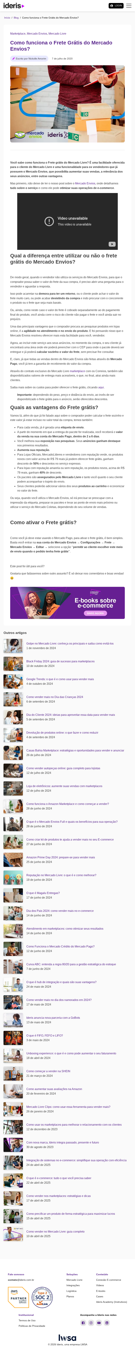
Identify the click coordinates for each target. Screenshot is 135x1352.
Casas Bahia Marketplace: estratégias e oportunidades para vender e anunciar (75, 750)
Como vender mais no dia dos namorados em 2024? (59, 999)
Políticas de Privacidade (32, 1325)
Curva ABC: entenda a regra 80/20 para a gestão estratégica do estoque (71, 964)
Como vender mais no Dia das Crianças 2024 (54, 696)
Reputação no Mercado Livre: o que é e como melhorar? (61, 875)
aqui (101, 387)
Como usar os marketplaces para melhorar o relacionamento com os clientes (74, 1124)
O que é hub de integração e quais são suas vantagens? (61, 982)
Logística (71, 1291)
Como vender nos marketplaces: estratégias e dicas (58, 1195)
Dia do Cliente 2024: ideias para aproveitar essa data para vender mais (70, 714)
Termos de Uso (27, 1320)
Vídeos (100, 1285)
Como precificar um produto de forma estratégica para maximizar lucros (70, 1213)
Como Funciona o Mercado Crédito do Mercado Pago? (60, 946)
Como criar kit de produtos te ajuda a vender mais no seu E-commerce (70, 839)
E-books (100, 1291)
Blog (16, 17)
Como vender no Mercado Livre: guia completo (55, 1231)
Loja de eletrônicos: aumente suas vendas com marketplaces (64, 786)
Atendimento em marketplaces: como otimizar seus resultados (64, 928)
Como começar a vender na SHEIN (48, 1071)
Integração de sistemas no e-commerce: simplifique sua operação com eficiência (76, 1160)
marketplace (78, 371)
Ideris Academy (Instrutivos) (111, 1301)
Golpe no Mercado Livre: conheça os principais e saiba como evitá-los (70, 643)
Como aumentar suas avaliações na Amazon (54, 1089)
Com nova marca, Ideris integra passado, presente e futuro (62, 1142)
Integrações (73, 1285)
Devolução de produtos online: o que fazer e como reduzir (62, 732)
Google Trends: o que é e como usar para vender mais (60, 679)
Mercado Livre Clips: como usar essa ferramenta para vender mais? (68, 1106)
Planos (70, 1296)
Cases (99, 1296)
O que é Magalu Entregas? (43, 893)
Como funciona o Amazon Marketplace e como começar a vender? (67, 803)
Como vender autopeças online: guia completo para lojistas (63, 768)
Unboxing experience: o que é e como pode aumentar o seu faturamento (71, 1053)
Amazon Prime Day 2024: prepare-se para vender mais (60, 857)
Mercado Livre (57, 33)
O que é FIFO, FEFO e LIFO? (44, 1035)
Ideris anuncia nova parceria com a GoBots (53, 1017)
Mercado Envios (37, 33)
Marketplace (17, 33)
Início (7, 17)
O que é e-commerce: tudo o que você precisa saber (58, 1178)
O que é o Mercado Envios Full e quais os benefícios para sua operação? (72, 821)
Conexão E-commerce (108, 1279)
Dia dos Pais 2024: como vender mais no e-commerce (60, 910)
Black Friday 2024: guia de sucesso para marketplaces (60, 661)
